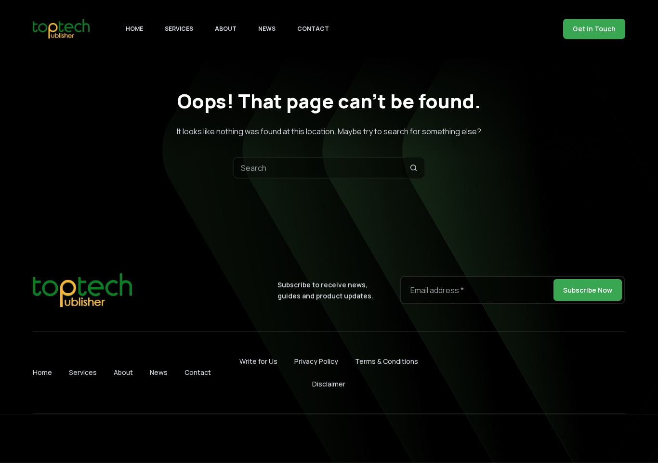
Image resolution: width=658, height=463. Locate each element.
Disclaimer (328, 383)
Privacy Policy (316, 361)
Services (179, 29)
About (226, 29)
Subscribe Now (587, 290)
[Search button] (413, 168)
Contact (313, 29)
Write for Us (258, 361)
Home (134, 29)
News (267, 29)
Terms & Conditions (386, 361)
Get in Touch (594, 28)
